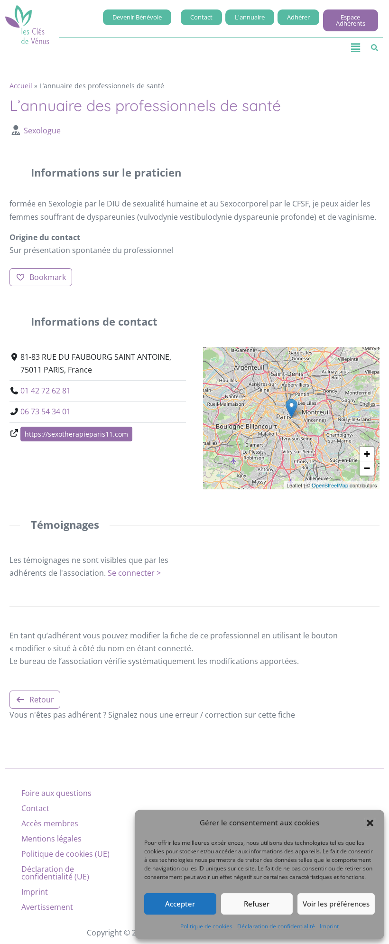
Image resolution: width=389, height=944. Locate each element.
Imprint (329, 926)
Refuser (256, 903)
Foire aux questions (56, 793)
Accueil (20, 85)
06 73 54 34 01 (45, 411)
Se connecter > (134, 573)
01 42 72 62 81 (45, 390)
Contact (35, 808)
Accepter (180, 903)
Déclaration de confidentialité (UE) (55, 873)
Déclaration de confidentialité (276, 926)
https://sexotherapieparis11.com (76, 434)
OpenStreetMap (330, 485)
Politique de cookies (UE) (65, 854)
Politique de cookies (206, 926)
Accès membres (49, 823)
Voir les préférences (336, 903)
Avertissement (47, 907)
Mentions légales (51, 838)
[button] (370, 823)
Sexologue (42, 130)
